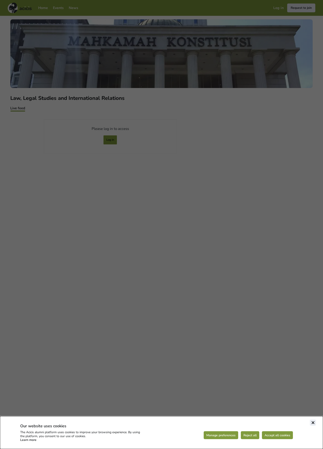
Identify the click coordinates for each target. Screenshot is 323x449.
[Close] (313, 423)
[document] (161, 432)
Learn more (28, 440)
